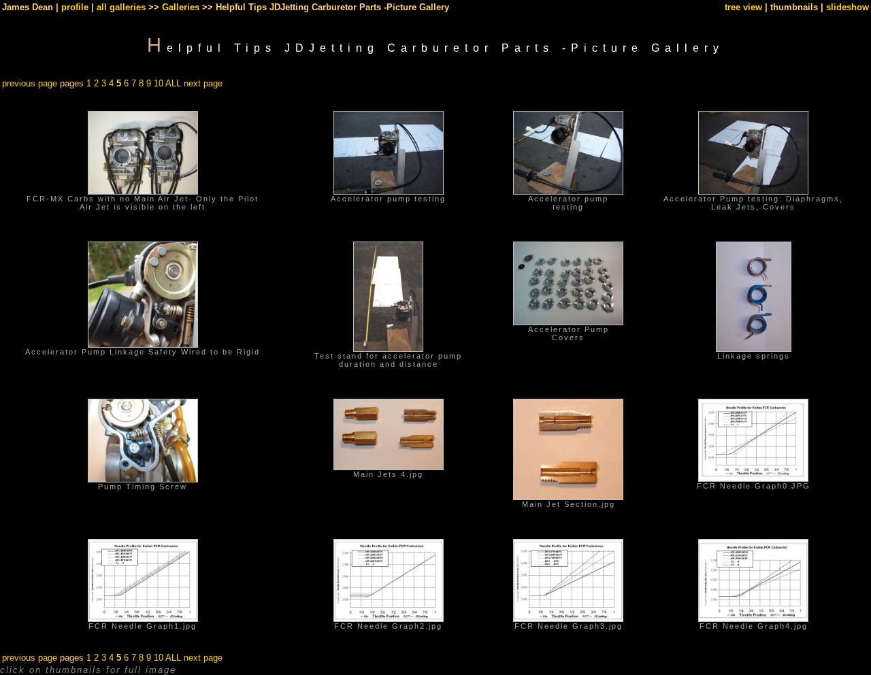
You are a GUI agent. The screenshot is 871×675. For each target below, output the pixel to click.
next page (203, 83)
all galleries (121, 7)
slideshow (847, 7)
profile (74, 7)
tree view (743, 7)
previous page (29, 83)
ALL (173, 83)
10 (158, 83)
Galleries (180, 7)
